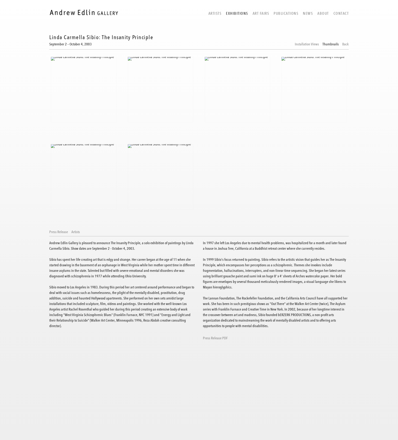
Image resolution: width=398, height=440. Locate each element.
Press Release (58, 232)
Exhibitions (237, 13)
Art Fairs (261, 13)
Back (345, 44)
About (323, 13)
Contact (341, 13)
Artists (215, 13)
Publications (286, 13)
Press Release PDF (215, 338)
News (308, 13)
